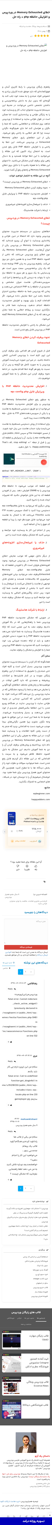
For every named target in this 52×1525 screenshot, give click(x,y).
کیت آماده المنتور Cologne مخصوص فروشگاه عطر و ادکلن (37, 1363)
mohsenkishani (29, 1119)
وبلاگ (34, 26)
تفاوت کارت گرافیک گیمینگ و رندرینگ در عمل (30, 1213)
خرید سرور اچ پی (41, 1274)
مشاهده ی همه (26, 1324)
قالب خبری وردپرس (40, 1287)
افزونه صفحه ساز (41, 1292)
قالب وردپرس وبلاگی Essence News (37, 1384)
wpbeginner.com (41, 793)
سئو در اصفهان (42, 1283)
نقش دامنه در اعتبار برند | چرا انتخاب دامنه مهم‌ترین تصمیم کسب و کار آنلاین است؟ (28, 1228)
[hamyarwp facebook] (20, 1516)
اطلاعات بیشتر (20, 841)
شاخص (5, 968)
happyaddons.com (40, 799)
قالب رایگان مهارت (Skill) (39, 1338)
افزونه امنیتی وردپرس (39, 1296)
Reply (10, 989)
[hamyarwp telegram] (26, 1516)
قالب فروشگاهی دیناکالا (35, 1405)
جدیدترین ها (41, 1318)
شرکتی (19, 1318)
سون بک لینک (42, 1265)
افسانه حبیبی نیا (40, 894)
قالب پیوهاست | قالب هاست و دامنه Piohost (34, 820)
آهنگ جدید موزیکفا (40, 1270)
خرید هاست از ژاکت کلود (10, 1501)
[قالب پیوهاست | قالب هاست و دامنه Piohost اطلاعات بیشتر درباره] (12, 841)
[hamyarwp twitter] (38, 1516)
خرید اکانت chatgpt (40, 1278)
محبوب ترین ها (29, 1318)
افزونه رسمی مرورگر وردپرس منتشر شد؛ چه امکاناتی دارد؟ (28, 1237)
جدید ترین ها (7, 963)
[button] (47, 831)
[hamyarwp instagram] (44, 1516)
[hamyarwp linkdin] (32, 1516)
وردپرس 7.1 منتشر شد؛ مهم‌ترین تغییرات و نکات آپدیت (27, 1208)
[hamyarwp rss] (14, 1516)
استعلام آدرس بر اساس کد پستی (35, 1256)
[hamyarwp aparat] (8, 1516)
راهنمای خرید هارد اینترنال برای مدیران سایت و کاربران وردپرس (27, 1219)
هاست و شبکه (25, 26)
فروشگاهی (10, 1318)
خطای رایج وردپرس (35, 254)
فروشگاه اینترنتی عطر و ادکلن (36, 1261)
